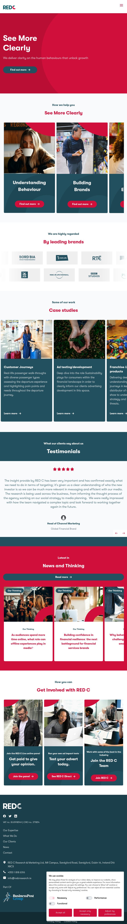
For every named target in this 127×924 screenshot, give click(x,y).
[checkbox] (52, 898)
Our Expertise (10, 830)
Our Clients (9, 841)
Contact (7, 852)
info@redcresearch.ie (19, 878)
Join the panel (21, 776)
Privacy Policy (54, 921)
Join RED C (102, 778)
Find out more (18, 69)
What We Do (10, 836)
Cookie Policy (70, 921)
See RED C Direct (62, 776)
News (6, 847)
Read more (61, 577)
